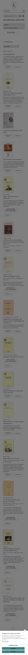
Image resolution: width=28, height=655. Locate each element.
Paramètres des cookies (13, 645)
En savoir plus (5, 641)
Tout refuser (13, 651)
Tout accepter (13, 648)
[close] (25, 631)
